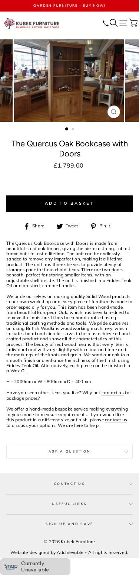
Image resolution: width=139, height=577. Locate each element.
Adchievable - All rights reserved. (92, 552)
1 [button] (67, 129)
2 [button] (74, 130)
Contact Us (69, 484)
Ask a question (70, 451)
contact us (113, 392)
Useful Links (69, 504)
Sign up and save (69, 524)
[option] (69, 6)
